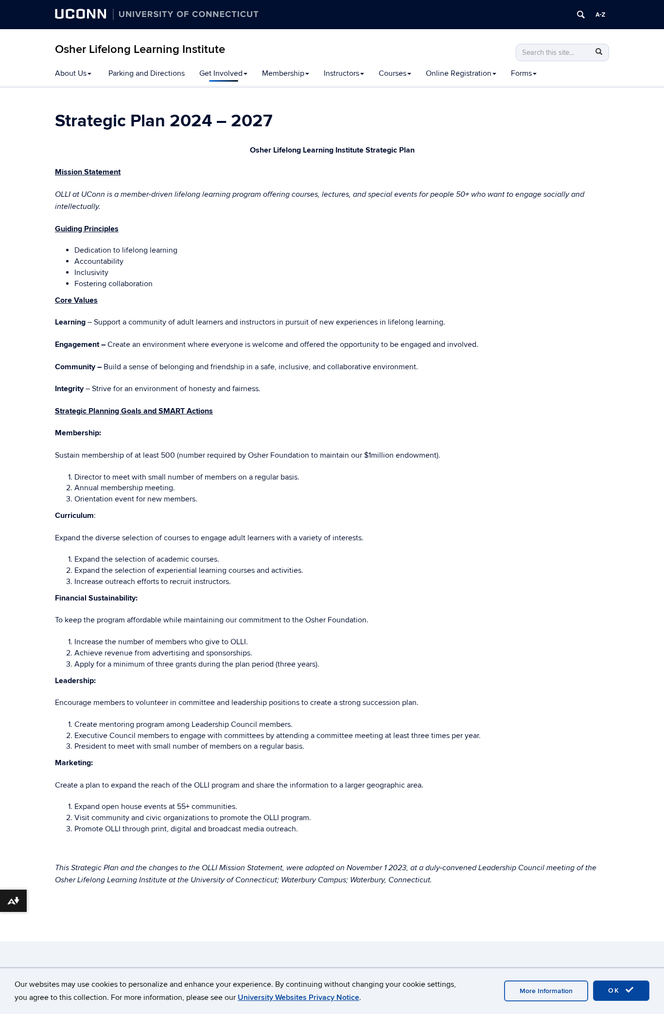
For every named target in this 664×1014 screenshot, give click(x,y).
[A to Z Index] (600, 14)
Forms (521, 73)
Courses (392, 73)
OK (615, 990)
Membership (283, 73)
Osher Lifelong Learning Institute (140, 49)
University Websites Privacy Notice (298, 997)
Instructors (341, 73)
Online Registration (458, 73)
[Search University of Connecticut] (581, 14)
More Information (546, 991)
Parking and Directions (146, 73)
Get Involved (221, 73)
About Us (71, 73)
